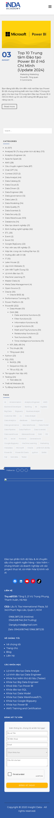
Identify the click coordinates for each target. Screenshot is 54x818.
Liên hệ (10, 655)
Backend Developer (12, 407)
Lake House (10, 262)
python (35, 452)
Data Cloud (10, 185)
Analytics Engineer (14, 155)
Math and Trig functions (25, 330)
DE (46, 434)
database (23, 420)
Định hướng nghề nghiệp (17, 229)
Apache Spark (12, 159)
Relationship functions (25, 333)
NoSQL (13, 362)
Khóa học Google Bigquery (21, 701)
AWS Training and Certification (23, 708)
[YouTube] (27, 581)
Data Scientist (11, 210)
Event (8, 236)
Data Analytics (10, 420)
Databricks (10, 221)
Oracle (8, 292)
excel (13, 439)
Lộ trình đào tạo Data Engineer (23, 674)
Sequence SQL (17, 366)
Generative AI (35, 439)
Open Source (11, 288)
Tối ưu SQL (15, 369)
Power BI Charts (22, 452)
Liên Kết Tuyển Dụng (15, 269)
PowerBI (24, 77)
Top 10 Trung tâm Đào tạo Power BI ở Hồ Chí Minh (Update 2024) (31, 61)
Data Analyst (11, 177)
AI (6, 148)
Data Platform (25, 429)
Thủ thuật (14, 348)
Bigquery (19, 411)
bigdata (44, 407)
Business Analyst (33, 411)
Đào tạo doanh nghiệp (15, 225)
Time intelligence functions (27, 341)
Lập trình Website (13, 266)
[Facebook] (15, 581)
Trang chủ (12, 648)
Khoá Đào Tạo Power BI (19, 686)
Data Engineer (12, 192)
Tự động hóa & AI (13, 387)
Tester (24, 457)
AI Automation (15, 402)
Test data (14, 380)
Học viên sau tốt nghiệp (16, 247)
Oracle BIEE (15, 294)
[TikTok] (39, 581)
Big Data (8, 411)
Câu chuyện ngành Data (16, 166)
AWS (7, 162)
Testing (8, 377)
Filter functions (21, 319)
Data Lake (10, 199)
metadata (8, 448)
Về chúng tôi (13, 644)
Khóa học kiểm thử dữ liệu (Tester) (25, 678)
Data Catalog (11, 181)
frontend (22, 439)
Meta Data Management (17, 284)
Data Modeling (12, 203)
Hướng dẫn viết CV (14, 255)
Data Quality (11, 207)
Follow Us (10, 470)
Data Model (15, 308)
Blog (8, 652)
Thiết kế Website (13, 383)
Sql (5, 457)
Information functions (24, 322)
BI (36, 407)
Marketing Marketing (29, 74)
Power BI (8, 452)
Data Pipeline (9, 429)
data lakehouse (28, 425)
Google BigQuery (13, 244)
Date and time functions (26, 315)
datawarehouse (28, 434)
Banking (28, 407)
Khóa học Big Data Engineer (22, 682)
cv (21, 416)
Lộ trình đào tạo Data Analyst (22, 671)
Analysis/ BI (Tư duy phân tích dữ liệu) (22, 151)
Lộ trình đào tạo (12, 273)
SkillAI (44, 452)
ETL (7, 233)
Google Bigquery (11, 443)
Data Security (11, 214)
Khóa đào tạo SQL (16, 689)
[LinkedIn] (21, 581)
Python (8, 355)
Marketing (44, 443)
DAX (12, 312)
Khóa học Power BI (17, 704)
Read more (9, 106)
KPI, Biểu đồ (15, 344)
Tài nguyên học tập (14, 373)
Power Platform (12, 302)
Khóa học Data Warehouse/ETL (24, 697)
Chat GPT (9, 170)
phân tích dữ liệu (43, 448)
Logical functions (22, 326)
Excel (7, 240)
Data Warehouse (13, 218)
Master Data (11, 281)
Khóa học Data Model (18, 693)
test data (14, 457)
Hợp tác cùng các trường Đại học (20, 251)
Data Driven (10, 188)
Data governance (13, 196)
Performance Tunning (15, 298)
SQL (7, 359)
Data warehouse (11, 434)
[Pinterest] (33, 581)
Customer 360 (10, 416)
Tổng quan (33, 77)
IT (6, 258)
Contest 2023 (11, 173)
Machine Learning (13, 277)
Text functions (21, 337)
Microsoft (20, 448)
